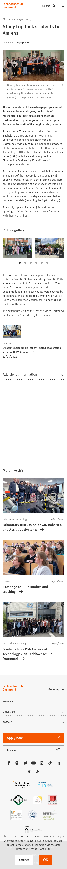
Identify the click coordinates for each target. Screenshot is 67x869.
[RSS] (38, 771)
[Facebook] (9, 763)
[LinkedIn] (58, 763)
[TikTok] (50, 763)
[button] (17, 248)
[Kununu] (29, 771)
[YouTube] (33, 763)
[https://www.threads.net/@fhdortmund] (17, 763)
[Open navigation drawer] (63, 5)
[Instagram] (42, 763)
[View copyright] (63, 85)
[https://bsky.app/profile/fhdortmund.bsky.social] (25, 763)
